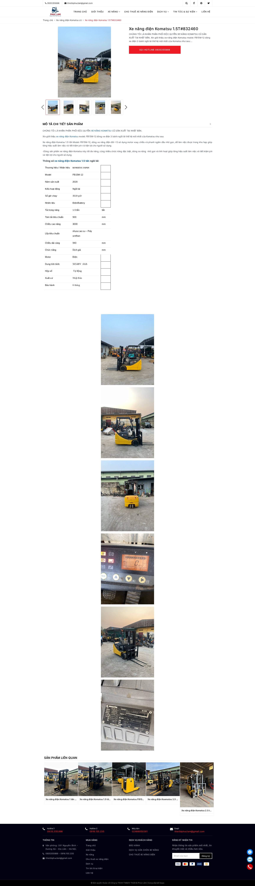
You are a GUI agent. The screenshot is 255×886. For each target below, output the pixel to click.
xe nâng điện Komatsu (67, 136)
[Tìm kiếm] (186, 3)
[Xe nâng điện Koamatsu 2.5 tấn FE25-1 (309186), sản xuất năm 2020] (163, 779)
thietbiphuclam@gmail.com (80, 3)
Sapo (162, 883)
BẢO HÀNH (134, 845)
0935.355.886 (55, 831)
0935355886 (53, 3)
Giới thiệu (97, 11)
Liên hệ (206, 11)
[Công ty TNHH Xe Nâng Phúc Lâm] (55, 12)
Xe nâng (113, 11)
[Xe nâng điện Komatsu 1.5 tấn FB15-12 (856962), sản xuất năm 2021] (95, 779)
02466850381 (140, 831)
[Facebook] (250, 852)
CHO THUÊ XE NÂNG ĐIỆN (142, 854)
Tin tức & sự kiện (184, 11)
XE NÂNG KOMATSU (101, 130)
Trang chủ (80, 11)
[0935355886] (249, 866)
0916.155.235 (97, 831)
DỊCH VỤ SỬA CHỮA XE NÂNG (144, 850)
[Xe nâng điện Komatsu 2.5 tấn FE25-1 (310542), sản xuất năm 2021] (197, 784)
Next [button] (126, 107)
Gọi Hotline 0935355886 (154, 49)
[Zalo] (250, 859)
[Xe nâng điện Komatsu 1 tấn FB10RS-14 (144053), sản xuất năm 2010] (61, 779)
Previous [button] (42, 107)
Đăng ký (206, 856)
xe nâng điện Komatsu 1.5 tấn (71, 160)
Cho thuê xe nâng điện (138, 11)
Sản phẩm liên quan (60, 758)
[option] (84, 62)
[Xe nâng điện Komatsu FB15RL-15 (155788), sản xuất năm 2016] (129, 779)
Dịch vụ (162, 11)
